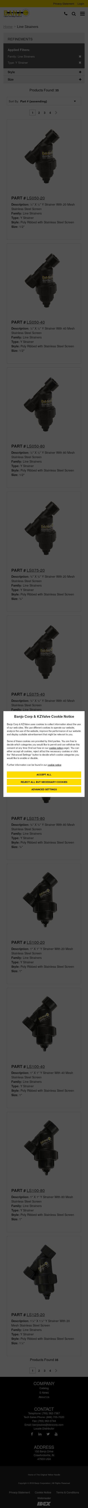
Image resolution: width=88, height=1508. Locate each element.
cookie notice (56, 747)
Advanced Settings (44, 789)
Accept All (44, 774)
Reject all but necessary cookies (44, 782)
